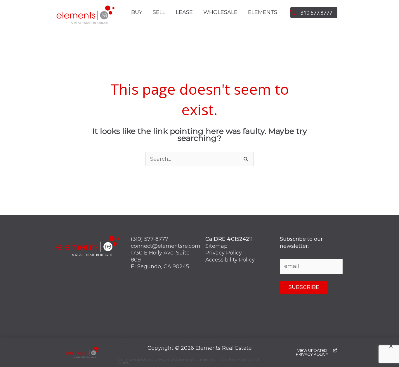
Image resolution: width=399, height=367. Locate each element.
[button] (391, 346)
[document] (199, 183)
